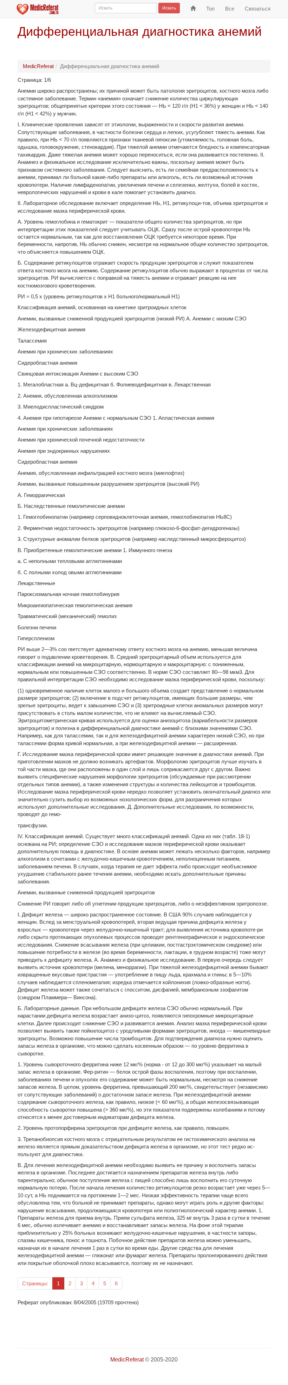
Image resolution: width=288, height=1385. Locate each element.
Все (229, 9)
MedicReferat (38, 66)
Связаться (257, 9)
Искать (169, 8)
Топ (210, 9)
